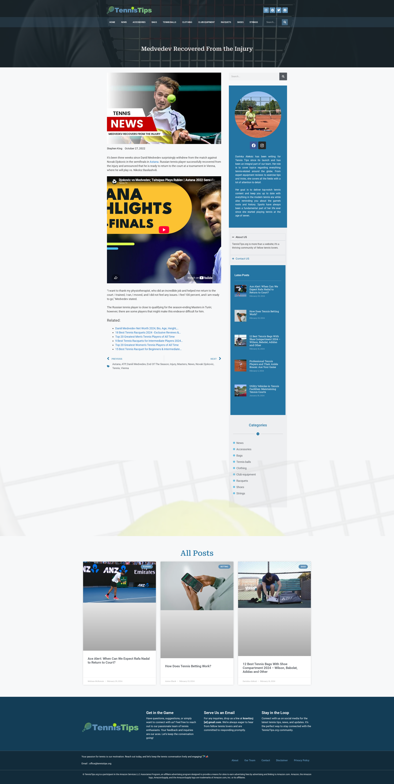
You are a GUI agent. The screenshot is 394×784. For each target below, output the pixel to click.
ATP (124, 364)
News (124, 22)
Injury (173, 364)
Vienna (125, 368)
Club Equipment (206, 22)
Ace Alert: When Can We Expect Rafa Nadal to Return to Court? (263, 289)
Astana (154, 161)
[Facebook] (285, 10)
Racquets (226, 22)
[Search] (285, 22)
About (235, 760)
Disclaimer (282, 760)
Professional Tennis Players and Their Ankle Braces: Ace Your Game (263, 364)
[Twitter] (278, 10)
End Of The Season (158, 364)
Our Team (249, 760)
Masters (182, 364)
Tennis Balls (169, 22)
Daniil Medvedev (136, 364)
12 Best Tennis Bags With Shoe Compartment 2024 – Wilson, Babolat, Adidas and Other (264, 341)
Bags (154, 22)
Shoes (240, 22)
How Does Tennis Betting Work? (264, 313)
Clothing (187, 22)
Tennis (116, 368)
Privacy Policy (301, 760)
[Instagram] (266, 10)
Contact (265, 760)
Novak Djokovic (205, 364)
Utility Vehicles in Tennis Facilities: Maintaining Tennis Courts (264, 388)
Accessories (139, 22)
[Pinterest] (272, 10)
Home (112, 22)
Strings (253, 22)
